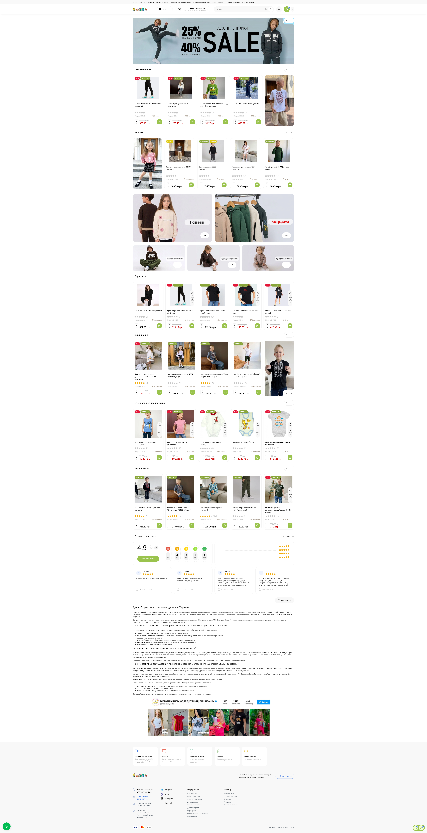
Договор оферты (193, 808)
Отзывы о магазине (249, 2)
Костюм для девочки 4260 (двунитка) (178, 104)
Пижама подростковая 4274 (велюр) (243, 168)
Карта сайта (192, 816)
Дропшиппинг (218, 2)
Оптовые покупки (194, 805)
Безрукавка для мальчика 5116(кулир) (145, 443)
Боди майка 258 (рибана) (243, 442)
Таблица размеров (233, 2)
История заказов (230, 796)
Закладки (227, 799)
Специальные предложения (198, 813)
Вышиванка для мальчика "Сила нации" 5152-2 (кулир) (214, 375)
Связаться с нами (230, 805)
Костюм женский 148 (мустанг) (246, 103)
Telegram (168, 790)
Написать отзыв (148, 559)
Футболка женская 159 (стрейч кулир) (245, 311)
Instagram (169, 799)
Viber (167, 794)
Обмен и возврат (162, 2)
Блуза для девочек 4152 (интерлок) (177, 443)
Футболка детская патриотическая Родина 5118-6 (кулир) (278, 509)
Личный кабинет (230, 793)
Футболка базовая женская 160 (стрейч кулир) (213, 311)
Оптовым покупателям (201, 2)
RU (292, 9)
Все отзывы (285, 536)
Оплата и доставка (146, 2)
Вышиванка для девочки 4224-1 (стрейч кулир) (181, 375)
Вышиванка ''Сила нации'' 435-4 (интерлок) (148, 508)
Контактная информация (181, 2)
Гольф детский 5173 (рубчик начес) (277, 168)
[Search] (265, 9)
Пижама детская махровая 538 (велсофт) (213, 508)
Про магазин (192, 793)
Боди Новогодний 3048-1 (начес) (210, 443)
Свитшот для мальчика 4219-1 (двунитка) (178, 168)
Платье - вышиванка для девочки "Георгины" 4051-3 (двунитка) (146, 376)
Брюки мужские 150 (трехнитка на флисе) (148, 104)
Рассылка (227, 802)
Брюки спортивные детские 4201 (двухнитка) (244, 508)
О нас (135, 2)
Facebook (168, 803)
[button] (287, 20)
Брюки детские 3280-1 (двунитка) (208, 168)
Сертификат (192, 811)
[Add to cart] (159, 121)
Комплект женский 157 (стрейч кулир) (278, 311)
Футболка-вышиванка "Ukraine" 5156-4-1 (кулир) (247, 375)
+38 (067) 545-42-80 (198, 8)
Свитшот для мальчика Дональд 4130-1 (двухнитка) (214, 104)
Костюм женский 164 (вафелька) (148, 310)
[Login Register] (279, 9)
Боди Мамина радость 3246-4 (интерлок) (277, 443)
